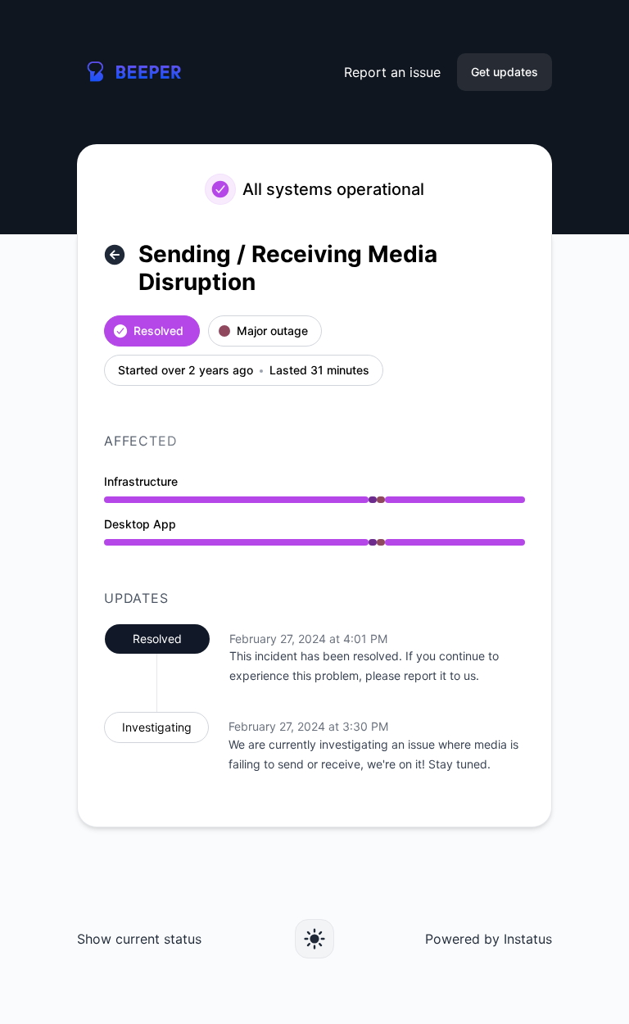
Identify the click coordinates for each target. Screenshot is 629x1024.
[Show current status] (114, 255)
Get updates (504, 72)
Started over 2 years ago (185, 370)
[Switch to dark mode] (314, 938)
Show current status (139, 939)
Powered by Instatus (488, 939)
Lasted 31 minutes (319, 370)
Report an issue (392, 72)
